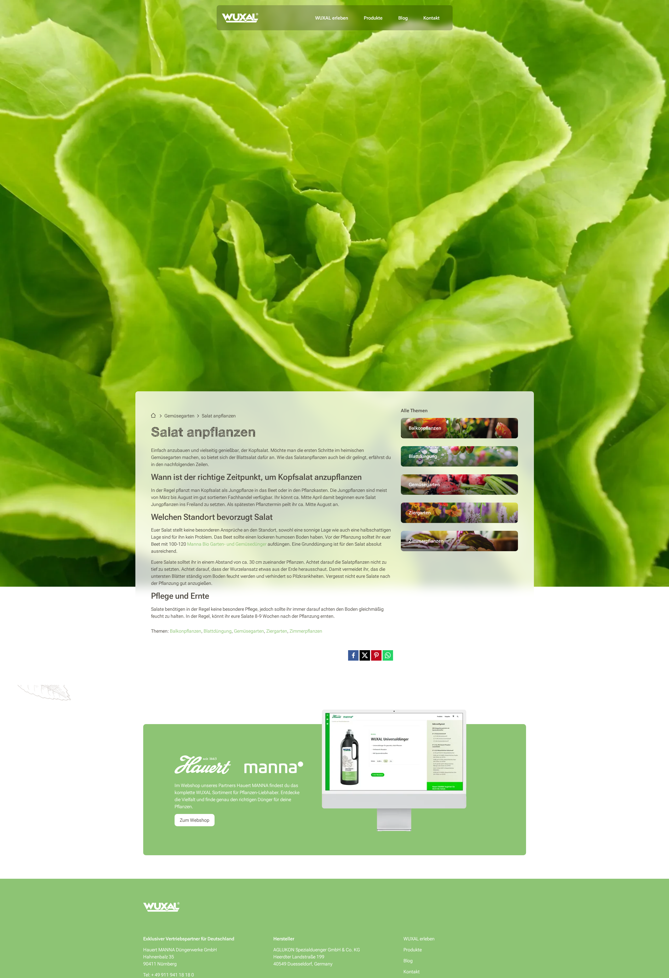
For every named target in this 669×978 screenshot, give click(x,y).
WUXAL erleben (331, 18)
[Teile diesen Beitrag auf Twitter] (365, 655)
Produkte (373, 18)
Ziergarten (276, 630)
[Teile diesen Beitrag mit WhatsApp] (388, 655)
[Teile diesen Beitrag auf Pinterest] (376, 655)
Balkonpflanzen (185, 630)
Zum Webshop (194, 820)
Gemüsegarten (179, 415)
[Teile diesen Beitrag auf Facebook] (353, 655)
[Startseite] (154, 416)
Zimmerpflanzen (306, 630)
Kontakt (431, 18)
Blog (403, 18)
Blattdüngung (218, 630)
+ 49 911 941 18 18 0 (172, 974)
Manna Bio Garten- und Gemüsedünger (227, 544)
